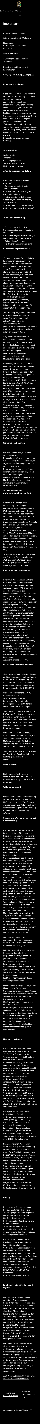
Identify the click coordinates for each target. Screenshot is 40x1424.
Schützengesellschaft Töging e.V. (12, 11)
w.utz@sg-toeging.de (25, 75)
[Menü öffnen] (20, 15)
